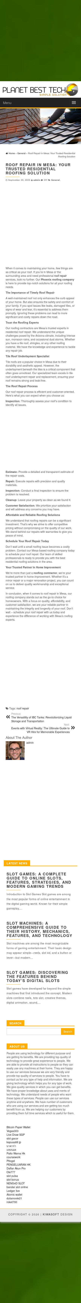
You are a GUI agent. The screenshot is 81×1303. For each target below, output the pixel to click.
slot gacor (12, 1138)
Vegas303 (12, 1131)
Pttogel (11, 1161)
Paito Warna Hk (16, 1153)
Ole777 (11, 1172)
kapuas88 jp (14, 1142)
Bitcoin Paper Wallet (18, 1127)
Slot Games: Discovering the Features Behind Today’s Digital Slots (37, 976)
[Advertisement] (40, 40)
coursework (13, 1157)
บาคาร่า (11, 1146)
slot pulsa (12, 1176)
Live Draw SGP (16, 1134)
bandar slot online (17, 1187)
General (55, 180)
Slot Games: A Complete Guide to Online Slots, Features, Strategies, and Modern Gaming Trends (39, 880)
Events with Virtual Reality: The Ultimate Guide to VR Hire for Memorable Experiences (40, 728)
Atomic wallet (14, 1194)
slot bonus (13, 1179)
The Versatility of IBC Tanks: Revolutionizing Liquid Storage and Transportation (41, 717)
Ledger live (13, 1191)
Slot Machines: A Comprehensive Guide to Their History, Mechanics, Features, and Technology (39, 929)
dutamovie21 (14, 1198)
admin (37, 180)
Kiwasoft (51, 1214)
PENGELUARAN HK (19, 1164)
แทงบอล (11, 1149)
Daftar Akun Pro (16, 1168)
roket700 (12, 1202)
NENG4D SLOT (16, 1183)
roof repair (60, 276)
